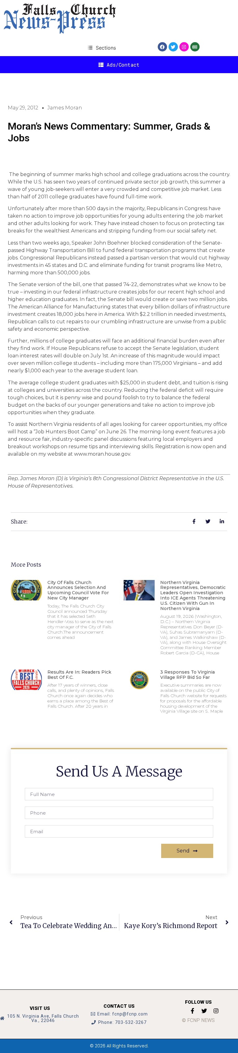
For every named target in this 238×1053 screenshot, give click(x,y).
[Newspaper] (195, 46)
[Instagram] (184, 46)
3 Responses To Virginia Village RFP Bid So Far (187, 674)
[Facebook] (162, 46)
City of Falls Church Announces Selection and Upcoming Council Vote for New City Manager (78, 590)
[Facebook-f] (192, 1011)
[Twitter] (173, 46)
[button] (102, 47)
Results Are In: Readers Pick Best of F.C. (79, 674)
